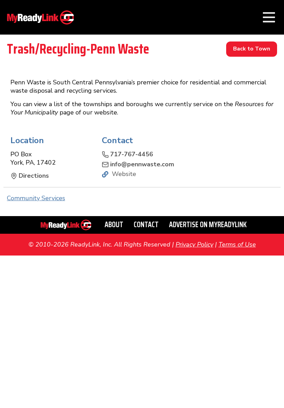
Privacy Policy (194, 244)
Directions (34, 176)
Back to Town (251, 49)
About (114, 225)
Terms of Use (237, 244)
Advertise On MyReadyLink (208, 225)
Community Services (36, 198)
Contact (146, 225)
